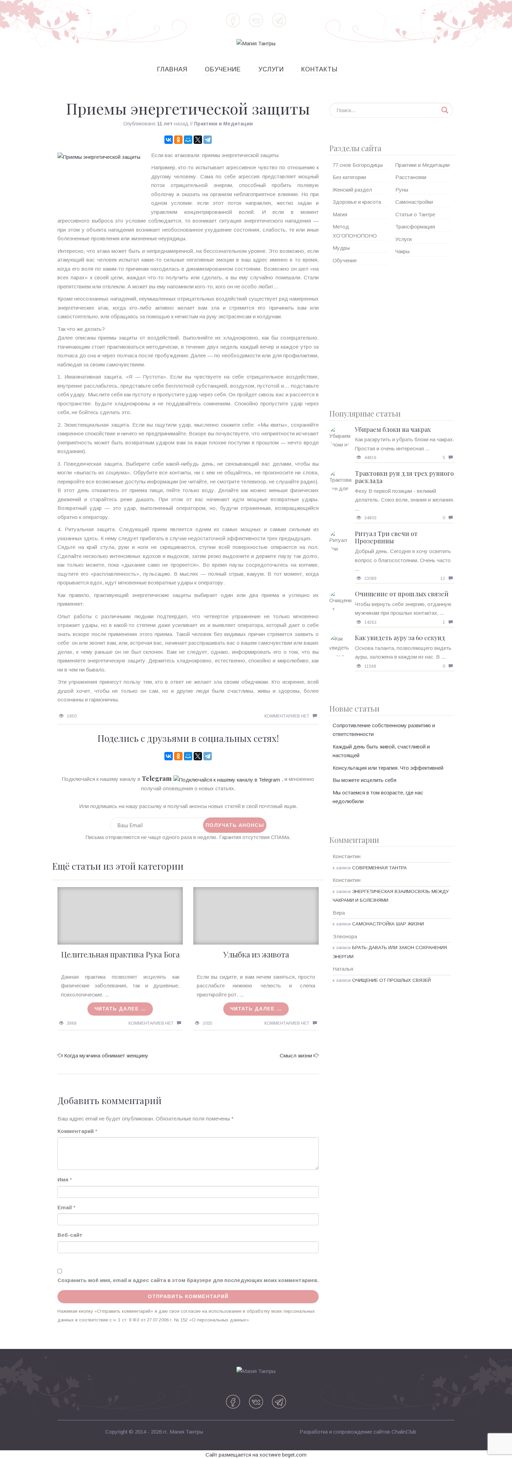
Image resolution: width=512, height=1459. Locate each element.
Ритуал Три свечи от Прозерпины (386, 537)
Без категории (349, 177)
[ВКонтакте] (168, 139)
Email (64, 1207)
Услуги (271, 69)
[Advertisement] (392, 334)
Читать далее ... (120, 1008)
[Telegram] (207, 139)
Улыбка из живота (256, 954)
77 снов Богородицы (358, 165)
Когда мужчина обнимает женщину (106, 1055)
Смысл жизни (296, 1055)
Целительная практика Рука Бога (120, 954)
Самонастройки (414, 202)
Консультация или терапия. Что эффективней (388, 768)
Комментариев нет (286, 716)
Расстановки (410, 177)
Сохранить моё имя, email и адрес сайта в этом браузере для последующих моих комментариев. (188, 1280)
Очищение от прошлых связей (402, 594)
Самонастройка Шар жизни (388, 923)
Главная (172, 69)
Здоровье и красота (357, 202)
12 (442, 578)
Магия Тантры (186, 1432)
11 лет (165, 123)
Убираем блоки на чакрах (393, 429)
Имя (62, 1179)
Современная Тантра (379, 867)
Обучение (223, 69)
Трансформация (415, 227)
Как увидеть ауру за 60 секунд (400, 638)
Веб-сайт (70, 1235)
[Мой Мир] (188, 139)
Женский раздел (352, 190)
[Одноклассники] (178, 139)
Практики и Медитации (223, 123)
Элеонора (345, 936)
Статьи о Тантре (415, 214)
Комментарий (75, 1131)
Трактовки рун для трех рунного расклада (404, 477)
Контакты (319, 69)
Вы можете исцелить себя (364, 780)
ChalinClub (403, 1432)
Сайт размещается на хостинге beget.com (256, 1455)
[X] (198, 139)
